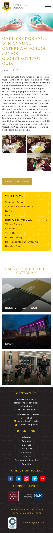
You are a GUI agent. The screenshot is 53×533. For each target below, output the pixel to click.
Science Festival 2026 (19, 206)
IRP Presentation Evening (21, 242)
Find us (28, 418)
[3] (39, 162)
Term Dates (12, 233)
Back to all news (17, 181)
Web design (29, 523)
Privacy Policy (35, 509)
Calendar (11, 228)
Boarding (27, 464)
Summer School (15, 202)
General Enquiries (28, 425)
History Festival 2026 (19, 220)
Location (26, 456)
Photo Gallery (14, 237)
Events (9, 215)
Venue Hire (26, 449)
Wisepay (26, 437)
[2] (14, 144)
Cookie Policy (17, 509)
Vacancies (26, 452)
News (8, 211)
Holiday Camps (15, 246)
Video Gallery (13, 224)
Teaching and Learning (27, 460)
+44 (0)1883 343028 (28, 414)
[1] (39, 144)
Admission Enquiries (28, 421)
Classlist (26, 445)
